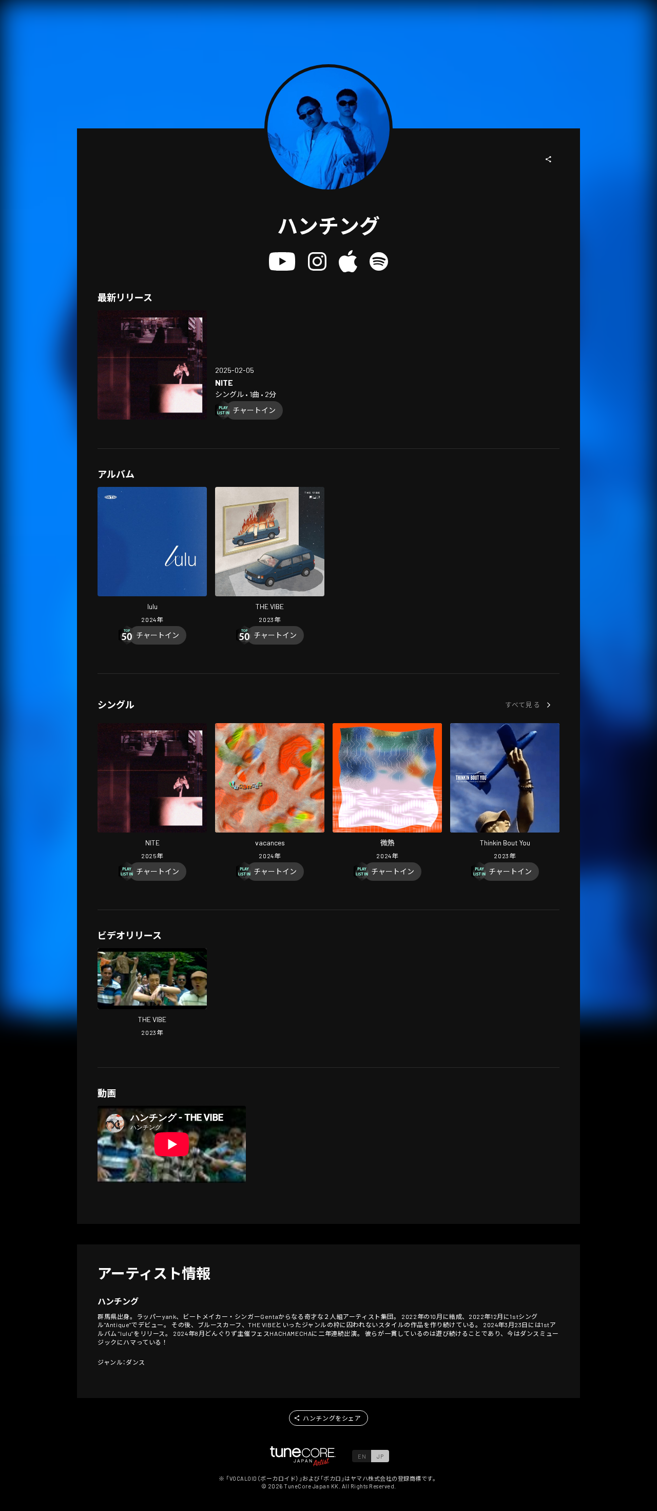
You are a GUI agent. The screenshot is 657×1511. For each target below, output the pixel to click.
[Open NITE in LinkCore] (152, 365)
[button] (548, 159)
